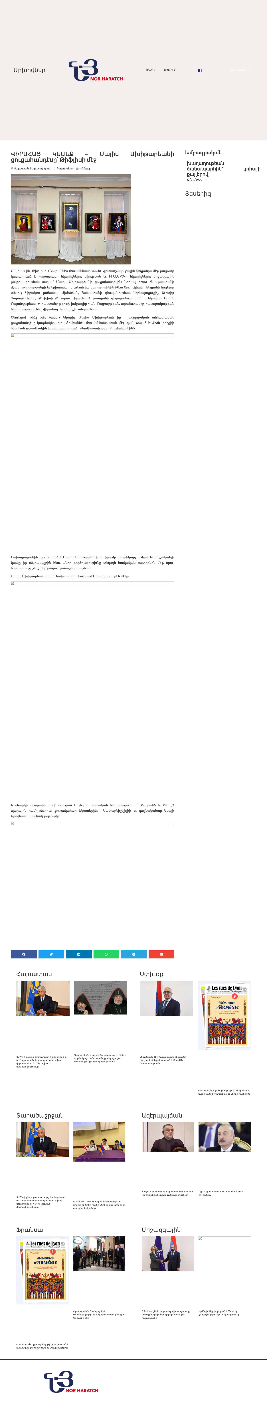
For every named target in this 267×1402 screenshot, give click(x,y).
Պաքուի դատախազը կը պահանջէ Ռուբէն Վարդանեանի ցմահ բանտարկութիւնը (167, 1193)
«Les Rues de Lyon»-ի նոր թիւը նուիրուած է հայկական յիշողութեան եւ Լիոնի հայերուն (224, 1092)
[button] (24, 954)
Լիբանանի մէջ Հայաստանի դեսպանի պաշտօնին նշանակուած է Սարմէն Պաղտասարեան (163, 1060)
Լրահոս (150, 70)
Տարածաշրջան (40, 168)
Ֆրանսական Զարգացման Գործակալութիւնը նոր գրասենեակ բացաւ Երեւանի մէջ (99, 1314)
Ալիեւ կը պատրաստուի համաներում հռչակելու (221, 1193)
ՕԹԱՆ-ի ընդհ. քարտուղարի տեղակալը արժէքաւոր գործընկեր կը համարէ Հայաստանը (166, 1314)
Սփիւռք (151, 974)
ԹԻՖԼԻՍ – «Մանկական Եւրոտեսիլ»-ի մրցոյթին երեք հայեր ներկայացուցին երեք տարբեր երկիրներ (99, 1205)
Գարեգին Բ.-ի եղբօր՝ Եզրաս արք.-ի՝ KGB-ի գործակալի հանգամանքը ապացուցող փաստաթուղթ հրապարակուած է (100, 1058)
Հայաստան (21, 168)
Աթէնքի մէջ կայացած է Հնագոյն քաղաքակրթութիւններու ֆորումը (219, 1312)
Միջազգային (161, 1229)
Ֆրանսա (29, 1229)
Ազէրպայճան (162, 1115)
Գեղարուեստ (65, 168)
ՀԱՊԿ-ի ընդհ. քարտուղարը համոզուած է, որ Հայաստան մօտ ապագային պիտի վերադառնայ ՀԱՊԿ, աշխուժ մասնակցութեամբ (41, 1061)
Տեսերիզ (169, 70)
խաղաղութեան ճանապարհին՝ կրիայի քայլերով (224, 169)
